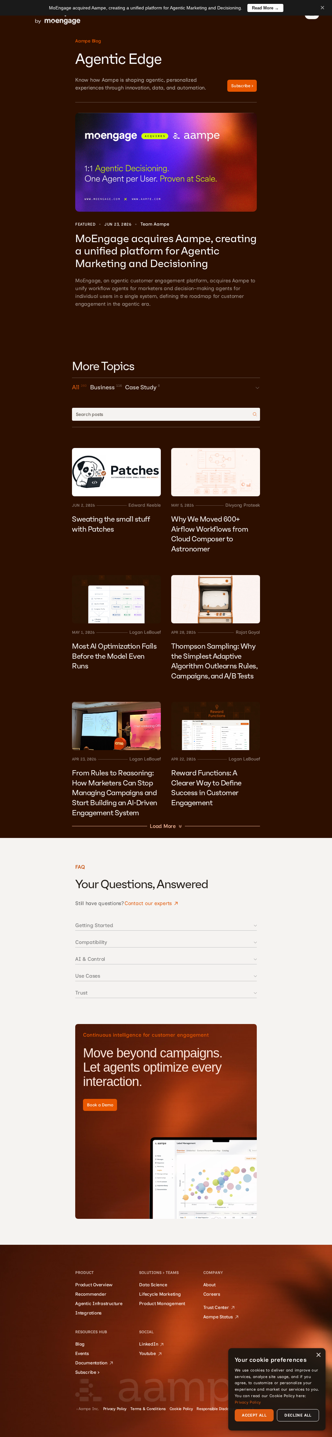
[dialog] (277, 1389)
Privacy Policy (248, 1402)
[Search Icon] (166, 414)
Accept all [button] (254, 1415)
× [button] (318, 1355)
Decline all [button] (297, 1415)
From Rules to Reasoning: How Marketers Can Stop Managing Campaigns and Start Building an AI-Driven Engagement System (115, 793)
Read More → (265, 8)
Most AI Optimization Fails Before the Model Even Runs (115, 656)
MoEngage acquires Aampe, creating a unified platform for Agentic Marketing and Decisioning (167, 251)
